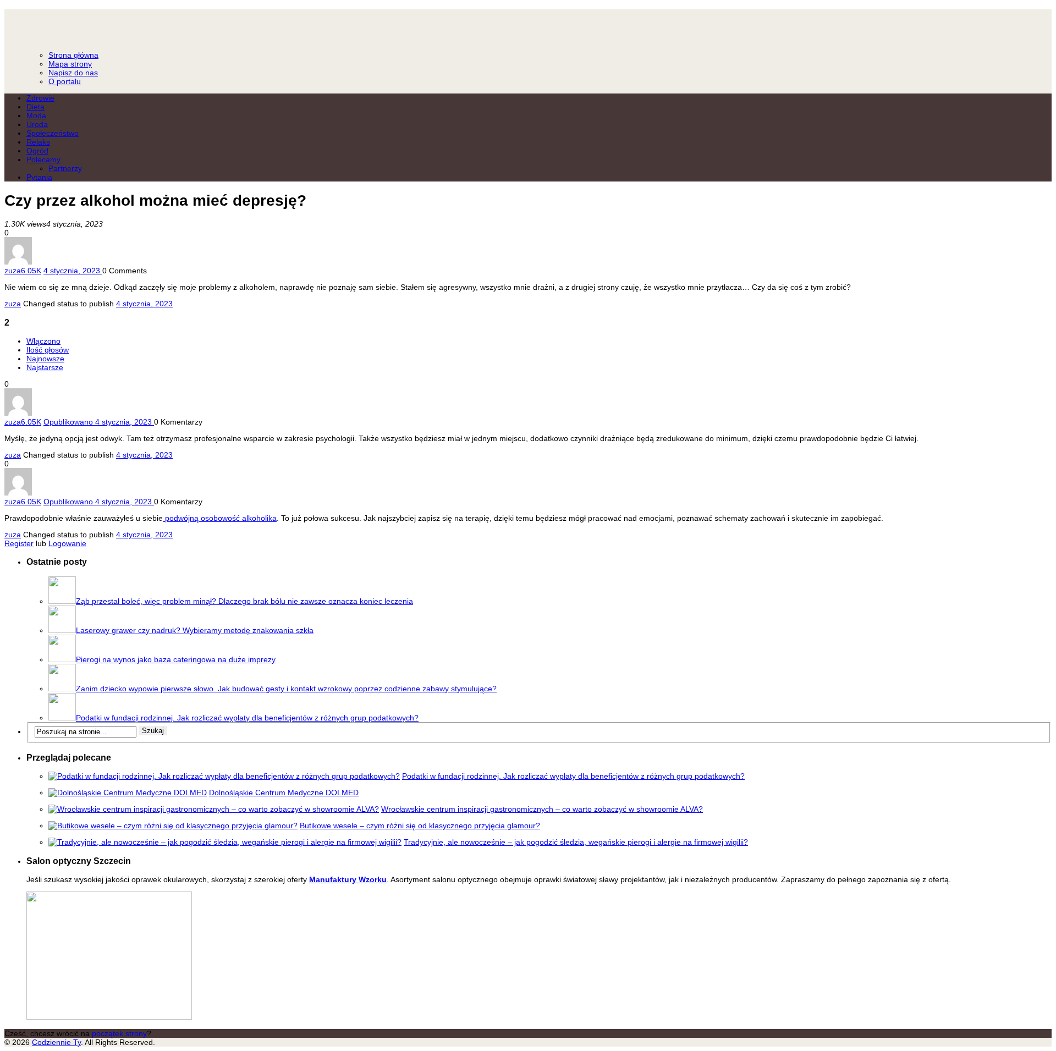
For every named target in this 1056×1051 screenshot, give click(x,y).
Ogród (37, 150)
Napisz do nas (73, 72)
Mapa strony (70, 63)
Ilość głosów (47, 349)
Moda (36, 115)
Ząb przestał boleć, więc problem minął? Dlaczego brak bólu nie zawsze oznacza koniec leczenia (244, 601)
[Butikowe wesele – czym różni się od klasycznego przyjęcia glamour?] (173, 825)
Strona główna (73, 55)
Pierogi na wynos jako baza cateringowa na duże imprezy (176, 659)
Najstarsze (44, 367)
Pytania (39, 177)
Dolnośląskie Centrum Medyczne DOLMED (284, 792)
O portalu (64, 81)
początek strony (119, 1033)
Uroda (37, 124)
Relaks (38, 141)
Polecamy (43, 159)
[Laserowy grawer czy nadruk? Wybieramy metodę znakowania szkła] (62, 630)
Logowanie (67, 543)
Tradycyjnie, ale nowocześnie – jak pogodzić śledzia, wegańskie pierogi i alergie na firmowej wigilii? (576, 842)
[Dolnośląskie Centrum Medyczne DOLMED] (127, 792)
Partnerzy (65, 168)
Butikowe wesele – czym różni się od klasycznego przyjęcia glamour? (420, 825)
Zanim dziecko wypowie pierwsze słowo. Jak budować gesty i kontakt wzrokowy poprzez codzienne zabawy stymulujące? (286, 688)
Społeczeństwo (52, 133)
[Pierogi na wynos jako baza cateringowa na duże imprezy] (62, 659)
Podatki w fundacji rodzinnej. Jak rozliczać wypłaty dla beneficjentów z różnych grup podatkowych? (247, 717)
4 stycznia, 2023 (144, 303)
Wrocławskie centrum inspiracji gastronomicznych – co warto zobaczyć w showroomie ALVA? (542, 809)
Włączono (43, 341)
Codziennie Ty (528, 25)
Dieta (35, 106)
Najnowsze (45, 358)
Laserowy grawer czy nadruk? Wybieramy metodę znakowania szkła (195, 630)
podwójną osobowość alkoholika (220, 518)
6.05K (31, 270)
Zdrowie (40, 97)
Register (19, 543)
